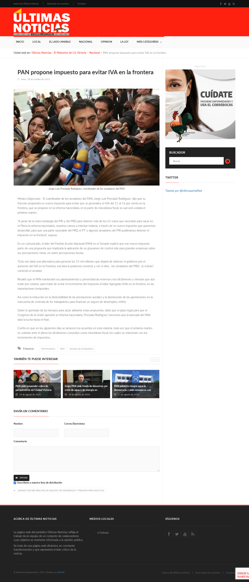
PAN (62, 349)
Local (36, 42)
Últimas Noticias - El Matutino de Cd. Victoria (59, 53)
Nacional (85, 42)
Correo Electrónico (74, 424)
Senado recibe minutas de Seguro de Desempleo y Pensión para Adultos (61, 490)
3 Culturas (103, 532)
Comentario (20, 441)
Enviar (23, 478)
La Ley (124, 42)
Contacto (81, 4)
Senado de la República (81, 349)
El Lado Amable (60, 42)
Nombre (18, 424)
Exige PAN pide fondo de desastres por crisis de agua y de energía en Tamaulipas (37, 390)
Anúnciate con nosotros (58, 4)
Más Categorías (147, 42)
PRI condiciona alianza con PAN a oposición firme (132, 388)
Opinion (106, 42)
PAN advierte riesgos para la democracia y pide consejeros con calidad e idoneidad (83, 390)
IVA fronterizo (48, 349)
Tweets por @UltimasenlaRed (183, 191)
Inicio (20, 42)
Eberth (61, 572)
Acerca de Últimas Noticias (26, 4)
